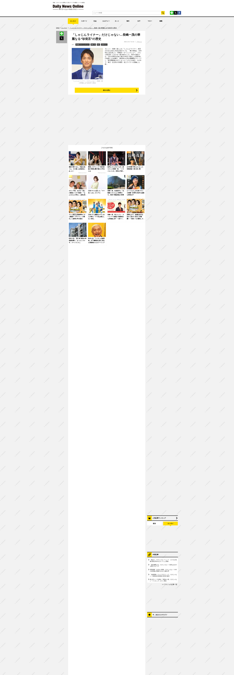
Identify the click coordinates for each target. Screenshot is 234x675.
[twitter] (175, 13)
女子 (138, 21)
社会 (95, 21)
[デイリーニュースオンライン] (68, 6)
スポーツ (84, 21)
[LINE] (172, 13)
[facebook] (179, 13)
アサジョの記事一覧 (170, 584)
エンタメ (73, 21)
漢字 (98, 44)
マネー (150, 21)
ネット (117, 21)
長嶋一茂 (93, 44)
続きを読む (106, 90)
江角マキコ (104, 44)
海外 (128, 21)
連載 (160, 21)
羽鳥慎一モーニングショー (82, 44)
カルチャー (106, 21)
